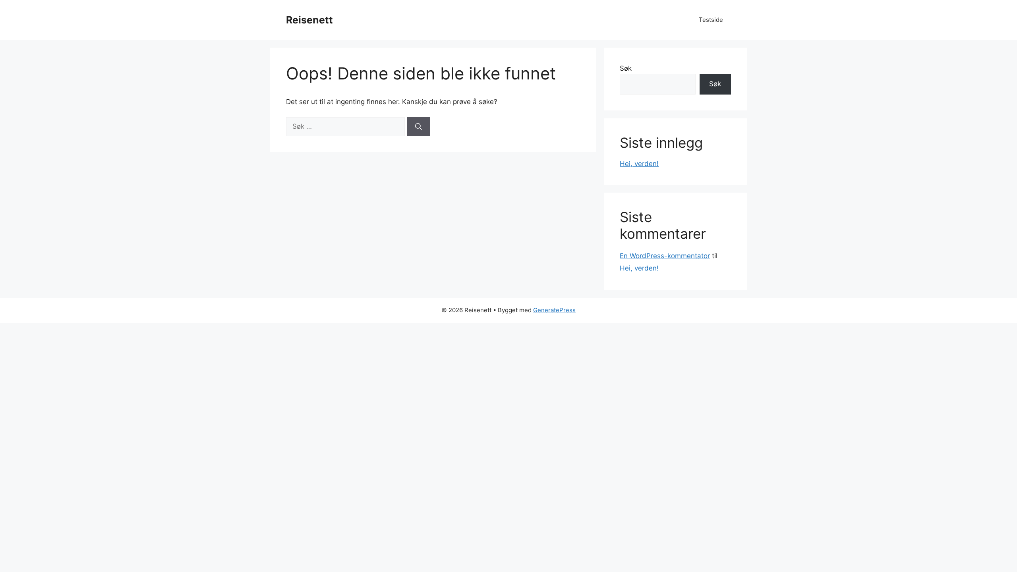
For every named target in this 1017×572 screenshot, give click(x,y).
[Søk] (418, 126)
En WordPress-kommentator (665, 256)
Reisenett (309, 20)
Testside (711, 19)
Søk (626, 68)
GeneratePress (554, 310)
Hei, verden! (639, 164)
